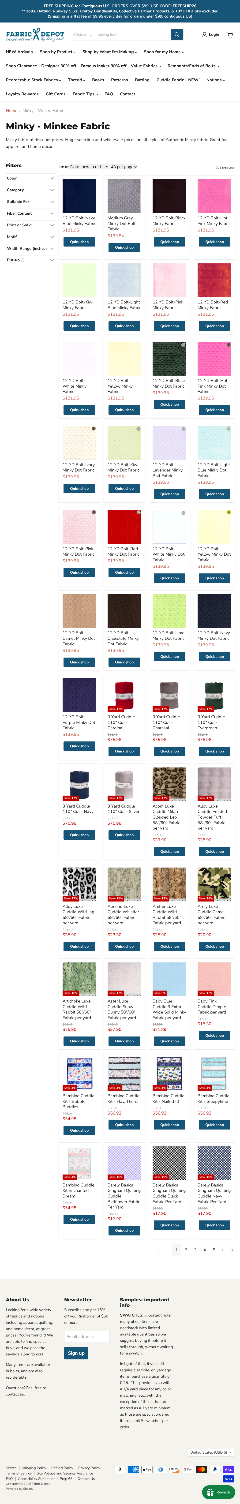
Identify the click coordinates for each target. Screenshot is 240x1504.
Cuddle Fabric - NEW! (178, 80)
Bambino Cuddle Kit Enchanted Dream (78, 1190)
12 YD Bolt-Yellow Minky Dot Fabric (214, 554)
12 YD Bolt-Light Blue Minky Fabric (124, 305)
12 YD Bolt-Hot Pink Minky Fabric (214, 220)
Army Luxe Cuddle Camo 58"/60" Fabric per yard (211, 915)
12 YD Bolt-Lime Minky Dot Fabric (168, 635)
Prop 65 (66, 1478)
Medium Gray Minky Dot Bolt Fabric (121, 223)
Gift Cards (56, 94)
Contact (127, 94)
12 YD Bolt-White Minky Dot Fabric (168, 554)
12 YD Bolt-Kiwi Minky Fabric (78, 305)
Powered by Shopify (20, 1489)
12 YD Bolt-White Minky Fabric (74, 386)
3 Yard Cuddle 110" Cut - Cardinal (121, 722)
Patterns (119, 80)
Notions (214, 80)
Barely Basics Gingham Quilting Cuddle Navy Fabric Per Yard (214, 1193)
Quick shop (79, 241)
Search (11, 1468)
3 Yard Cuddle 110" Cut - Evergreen (211, 722)
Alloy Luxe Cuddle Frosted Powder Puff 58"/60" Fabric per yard (212, 817)
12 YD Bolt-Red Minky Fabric (213, 305)
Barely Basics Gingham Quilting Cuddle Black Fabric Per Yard (169, 1193)
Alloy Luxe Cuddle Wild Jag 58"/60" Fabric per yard (78, 915)
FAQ (109, 94)
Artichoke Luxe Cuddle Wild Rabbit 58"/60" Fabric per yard (77, 1009)
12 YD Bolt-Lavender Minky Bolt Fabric (168, 470)
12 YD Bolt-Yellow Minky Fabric (120, 386)
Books (98, 80)
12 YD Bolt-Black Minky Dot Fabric (169, 383)
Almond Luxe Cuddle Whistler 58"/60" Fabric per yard (123, 915)
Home (11, 110)
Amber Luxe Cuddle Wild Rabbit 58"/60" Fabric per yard (167, 915)
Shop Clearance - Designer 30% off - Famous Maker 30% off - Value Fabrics (82, 66)
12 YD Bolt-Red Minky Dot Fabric (123, 551)
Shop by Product (57, 52)
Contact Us (86, 1478)
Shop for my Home (163, 52)
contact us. (15, 1394)
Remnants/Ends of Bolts (192, 66)
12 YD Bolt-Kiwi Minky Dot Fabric (123, 467)
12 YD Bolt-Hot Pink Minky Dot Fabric (212, 386)
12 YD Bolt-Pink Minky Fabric (168, 305)
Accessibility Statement (36, 1478)
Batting (142, 80)
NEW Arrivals (19, 52)
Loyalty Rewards (22, 94)
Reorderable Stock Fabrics (32, 80)
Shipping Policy (34, 1468)
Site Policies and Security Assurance (65, 1473)
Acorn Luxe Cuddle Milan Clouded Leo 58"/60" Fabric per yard (166, 817)
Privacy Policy (89, 1468)
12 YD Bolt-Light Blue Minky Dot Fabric (214, 470)
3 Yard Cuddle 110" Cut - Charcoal (166, 722)
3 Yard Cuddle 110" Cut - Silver (123, 809)
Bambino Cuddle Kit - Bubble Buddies (78, 1101)
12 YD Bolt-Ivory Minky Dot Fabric (79, 467)
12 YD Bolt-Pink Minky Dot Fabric (78, 551)
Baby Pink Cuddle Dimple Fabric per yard (212, 1006)
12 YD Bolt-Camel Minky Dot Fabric (79, 638)
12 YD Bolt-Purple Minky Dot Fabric (79, 722)
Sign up (76, 1353)
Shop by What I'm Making (108, 52)
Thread (75, 80)
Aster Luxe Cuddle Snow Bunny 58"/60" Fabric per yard (122, 1009)
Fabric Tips (84, 94)
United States (208, 1452)
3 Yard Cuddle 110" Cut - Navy (78, 809)
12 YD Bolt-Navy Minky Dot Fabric (214, 635)
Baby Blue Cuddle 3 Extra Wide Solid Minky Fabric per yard (169, 1009)
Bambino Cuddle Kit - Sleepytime (213, 1098)
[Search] (177, 34)
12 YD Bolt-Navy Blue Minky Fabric (79, 220)
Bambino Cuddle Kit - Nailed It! (168, 1098)
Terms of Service (19, 1473)
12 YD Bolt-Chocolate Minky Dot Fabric (123, 638)
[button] (211, 34)
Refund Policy (62, 1468)
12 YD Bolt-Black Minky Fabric (169, 220)
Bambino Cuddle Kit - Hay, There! (123, 1098)
